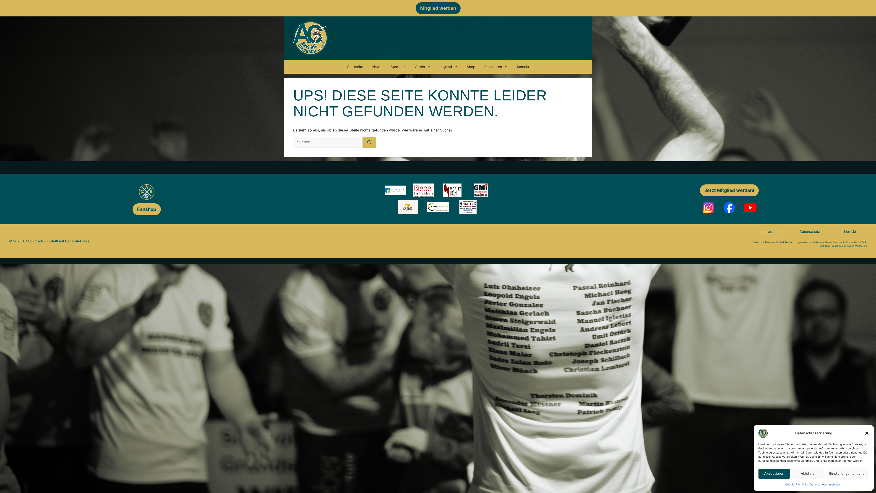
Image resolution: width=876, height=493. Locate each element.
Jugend (446, 67)
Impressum (835, 484)
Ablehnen (808, 473)
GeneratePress (77, 241)
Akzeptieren (774, 473)
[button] (867, 433)
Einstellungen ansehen (848, 473)
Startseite (355, 67)
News (376, 67)
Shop (471, 67)
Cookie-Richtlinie (796, 484)
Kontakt (523, 67)
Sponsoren (493, 67)
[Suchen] (369, 142)
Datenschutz (818, 484)
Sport (395, 67)
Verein (420, 67)
